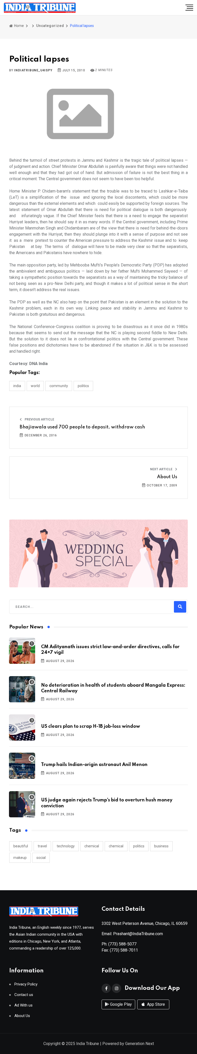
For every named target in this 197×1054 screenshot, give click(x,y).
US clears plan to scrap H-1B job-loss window (90, 726)
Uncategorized (50, 26)
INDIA (17, 386)
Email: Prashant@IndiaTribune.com (132, 933)
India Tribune (87, 1043)
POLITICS (83, 386)
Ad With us (23, 1005)
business (161, 846)
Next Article (161, 469)
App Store (155, 1004)
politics (138, 846)
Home (18, 26)
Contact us (23, 995)
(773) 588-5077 (122, 944)
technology (66, 846)
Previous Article (39, 419)
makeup (20, 858)
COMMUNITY (59, 386)
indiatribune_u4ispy (33, 70)
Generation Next (139, 1043)
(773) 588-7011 (124, 950)
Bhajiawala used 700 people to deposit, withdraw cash (82, 427)
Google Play (120, 1004)
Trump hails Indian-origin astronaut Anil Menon (94, 764)
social (41, 858)
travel (42, 846)
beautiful (20, 846)
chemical (91, 846)
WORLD (35, 386)
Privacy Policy (25, 984)
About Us (167, 477)
